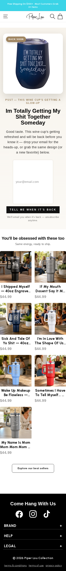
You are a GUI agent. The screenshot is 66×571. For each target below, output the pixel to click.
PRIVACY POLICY (54, 565)
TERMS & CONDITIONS (15, 565)
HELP (33, 536)
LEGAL (33, 546)
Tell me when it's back (33, 209)
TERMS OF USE (36, 565)
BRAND (33, 525)
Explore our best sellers (33, 468)
